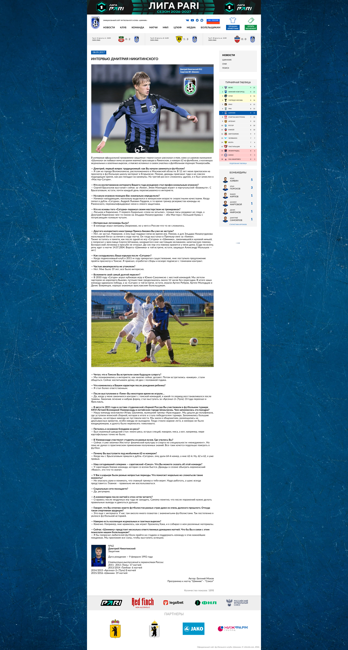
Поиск (225, 68)
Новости (109, 27)
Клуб (123, 27)
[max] (201, 20)
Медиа (191, 27)
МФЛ (165, 27)
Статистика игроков (238, 224)
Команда (138, 27)
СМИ (224, 64)
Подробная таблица (238, 163)
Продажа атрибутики (233, 27)
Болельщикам (210, 27)
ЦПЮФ (178, 27)
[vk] (187, 20)
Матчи (153, 27)
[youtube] (192, 20)
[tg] (197, 20)
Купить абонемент (251, 27)
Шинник (227, 60)
